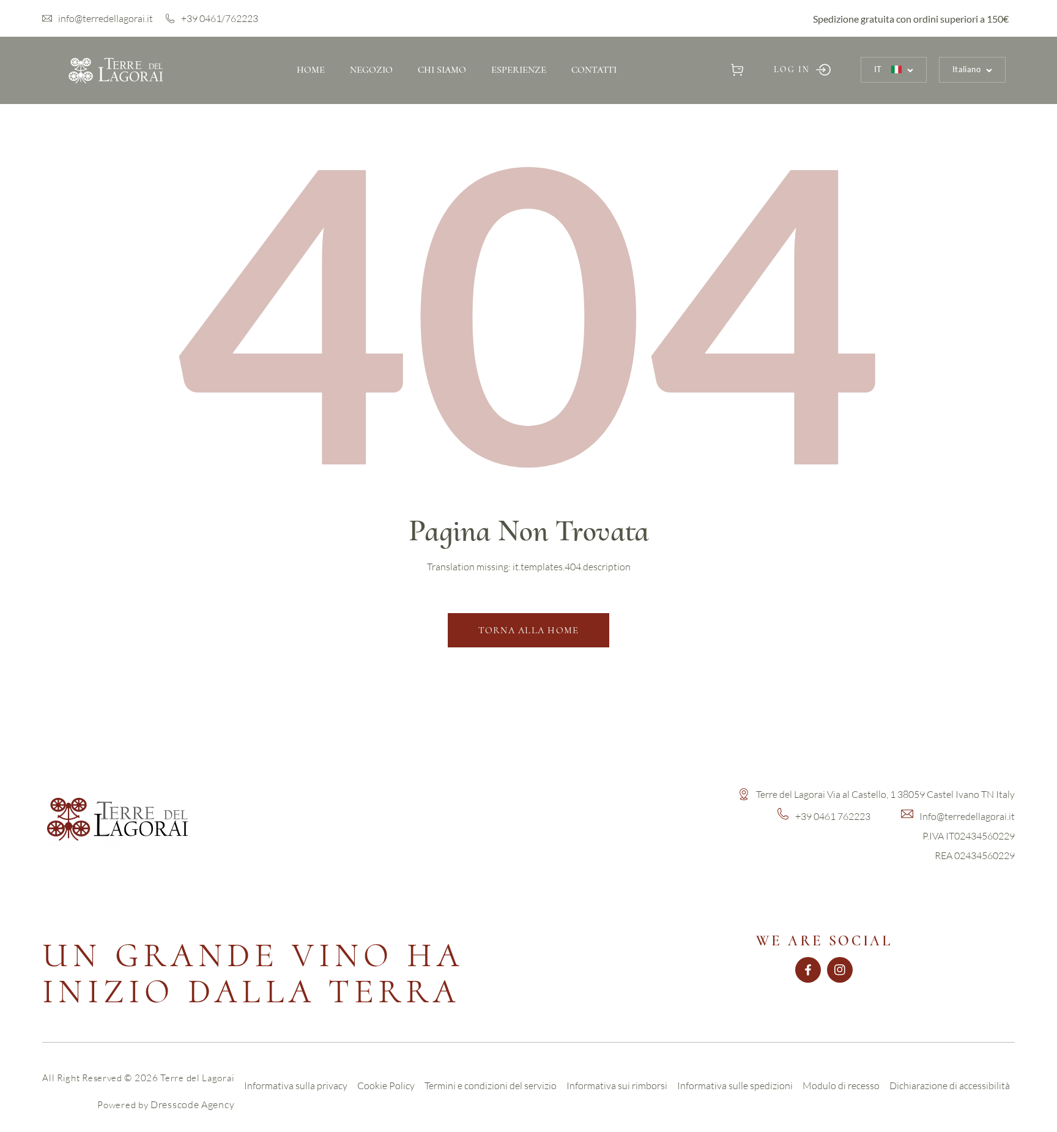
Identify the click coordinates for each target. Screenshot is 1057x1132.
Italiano (966, 69)
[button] (737, 69)
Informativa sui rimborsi (616, 1085)
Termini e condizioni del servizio (491, 1085)
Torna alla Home (528, 630)
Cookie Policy (386, 1085)
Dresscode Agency (192, 1104)
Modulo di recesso (841, 1085)
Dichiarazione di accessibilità (949, 1085)
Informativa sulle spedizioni (735, 1085)
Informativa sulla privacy (295, 1085)
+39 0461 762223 (832, 816)
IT (878, 69)
